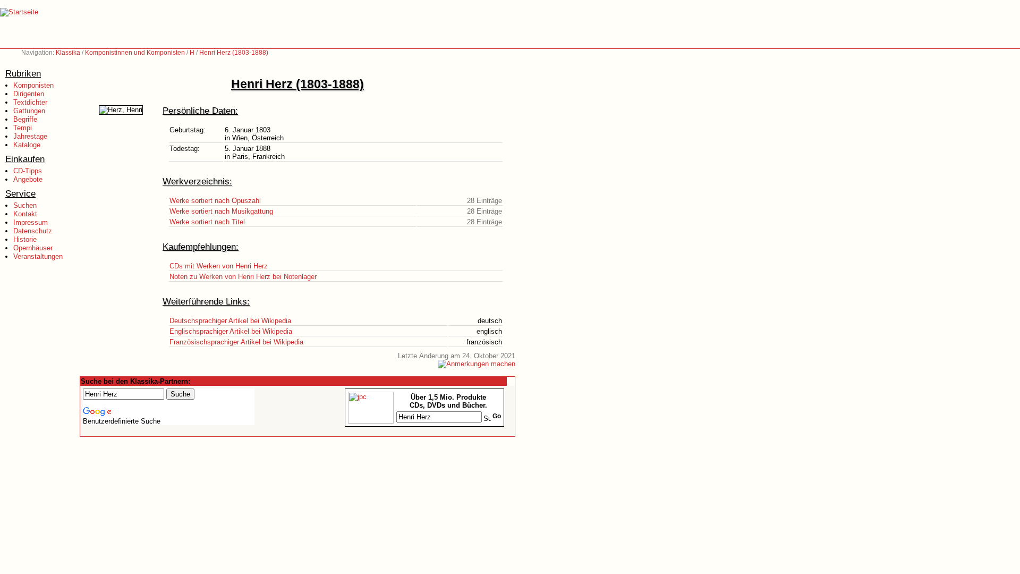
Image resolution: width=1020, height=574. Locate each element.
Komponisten (33, 85)
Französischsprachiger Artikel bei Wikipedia (236, 342)
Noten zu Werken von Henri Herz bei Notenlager (243, 277)
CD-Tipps (27, 171)
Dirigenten (28, 94)
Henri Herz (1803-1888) (233, 52)
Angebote (27, 179)
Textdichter (30, 102)
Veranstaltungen (38, 256)
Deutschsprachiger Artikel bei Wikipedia (230, 321)
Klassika (68, 52)
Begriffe (25, 119)
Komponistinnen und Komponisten (135, 52)
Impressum (30, 222)
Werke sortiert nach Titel (207, 222)
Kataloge (26, 145)
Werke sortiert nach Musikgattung (221, 211)
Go (496, 416)
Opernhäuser (33, 248)
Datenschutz (32, 231)
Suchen (25, 205)
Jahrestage (30, 136)
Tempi (22, 128)
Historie (25, 239)
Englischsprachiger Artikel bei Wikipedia (230, 331)
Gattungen (29, 111)
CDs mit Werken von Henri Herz (218, 266)
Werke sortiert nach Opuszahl (215, 201)
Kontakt (25, 214)
